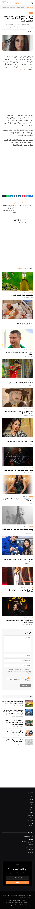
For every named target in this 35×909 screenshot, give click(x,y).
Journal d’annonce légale (21, 903)
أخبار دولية (30, 805)
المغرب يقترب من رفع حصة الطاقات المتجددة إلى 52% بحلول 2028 (12, 702)
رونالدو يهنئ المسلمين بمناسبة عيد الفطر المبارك (19, 353)
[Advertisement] (17, 92)
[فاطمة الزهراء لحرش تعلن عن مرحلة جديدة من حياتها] (17, 545)
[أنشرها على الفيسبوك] (23, 31)
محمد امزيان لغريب (25, 25)
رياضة (31, 813)
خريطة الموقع (29, 855)
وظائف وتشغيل (29, 847)
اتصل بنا (31, 839)
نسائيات (31, 826)
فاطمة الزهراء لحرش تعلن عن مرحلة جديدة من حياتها (18, 560)
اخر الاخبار (30, 852)
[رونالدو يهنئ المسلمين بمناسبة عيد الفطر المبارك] (17, 338)
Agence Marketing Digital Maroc (12, 897)
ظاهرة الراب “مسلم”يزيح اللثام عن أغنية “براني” (18, 470)
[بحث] (11, 3)
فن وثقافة (30, 815)
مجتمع (31, 802)
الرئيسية (23, 7)
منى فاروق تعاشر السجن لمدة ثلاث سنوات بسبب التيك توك (17, 499)
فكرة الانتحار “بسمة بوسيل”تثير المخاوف (20, 441)
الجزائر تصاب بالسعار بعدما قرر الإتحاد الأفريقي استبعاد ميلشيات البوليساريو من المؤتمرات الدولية (9, 208)
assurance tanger (8, 905)
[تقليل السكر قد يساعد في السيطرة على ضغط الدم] (29, 733)
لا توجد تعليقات (19, 27)
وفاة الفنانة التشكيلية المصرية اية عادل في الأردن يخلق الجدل (19, 412)
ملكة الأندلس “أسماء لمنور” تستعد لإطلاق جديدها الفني (19, 621)
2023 (21, 69)
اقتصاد (31, 799)
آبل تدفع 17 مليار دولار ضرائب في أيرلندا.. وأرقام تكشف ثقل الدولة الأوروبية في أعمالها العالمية (13, 712)
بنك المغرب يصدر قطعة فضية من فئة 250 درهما (13, 741)
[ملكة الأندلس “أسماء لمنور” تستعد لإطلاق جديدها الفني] (17, 606)
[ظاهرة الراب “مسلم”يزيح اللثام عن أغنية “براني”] (17, 456)
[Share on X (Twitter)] (16, 31)
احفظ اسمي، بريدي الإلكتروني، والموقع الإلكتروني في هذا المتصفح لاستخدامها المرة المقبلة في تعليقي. (19, 671)
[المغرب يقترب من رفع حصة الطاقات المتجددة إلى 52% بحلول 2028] (29, 703)
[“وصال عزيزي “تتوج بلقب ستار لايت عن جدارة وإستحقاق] (17, 576)
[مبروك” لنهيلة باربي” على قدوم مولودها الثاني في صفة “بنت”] (17, 515)
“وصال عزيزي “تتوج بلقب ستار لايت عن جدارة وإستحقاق (19, 591)
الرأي (32, 823)
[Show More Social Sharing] (3, 31)
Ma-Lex (9, 901)
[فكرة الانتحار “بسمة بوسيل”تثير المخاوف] (17, 427)
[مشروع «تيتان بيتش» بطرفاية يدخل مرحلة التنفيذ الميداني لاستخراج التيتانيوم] (29, 723)
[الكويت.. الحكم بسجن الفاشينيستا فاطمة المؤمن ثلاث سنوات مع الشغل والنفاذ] (17, 43)
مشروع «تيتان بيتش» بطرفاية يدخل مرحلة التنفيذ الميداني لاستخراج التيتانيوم (14, 722)
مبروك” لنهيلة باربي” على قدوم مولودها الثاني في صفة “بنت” (17, 530)
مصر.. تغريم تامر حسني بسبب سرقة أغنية (25, 206)
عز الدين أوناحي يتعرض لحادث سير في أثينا (19, 382)
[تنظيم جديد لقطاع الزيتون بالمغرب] (17, 281)
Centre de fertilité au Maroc (21, 905)
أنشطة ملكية (29, 810)
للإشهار (31, 844)
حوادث (31, 807)
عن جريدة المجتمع (28, 836)
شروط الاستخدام (29, 850)
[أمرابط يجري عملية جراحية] (17, 309)
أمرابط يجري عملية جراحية (25, 323)
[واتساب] (9, 31)
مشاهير (18, 7)
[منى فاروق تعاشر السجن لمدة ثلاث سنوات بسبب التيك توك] (17, 484)
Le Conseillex (9, 903)
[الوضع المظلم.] (8, 3)
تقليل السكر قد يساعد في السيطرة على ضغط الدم (15, 732)
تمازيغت (31, 818)
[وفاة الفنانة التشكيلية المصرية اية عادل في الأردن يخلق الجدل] (17, 397)
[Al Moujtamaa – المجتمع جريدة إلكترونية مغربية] (17, 3)
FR (4, 3)
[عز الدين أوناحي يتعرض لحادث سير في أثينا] (17, 368)
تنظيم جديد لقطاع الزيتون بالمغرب (22, 295)
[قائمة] (32, 3)
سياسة (31, 797)
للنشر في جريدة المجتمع (27, 842)
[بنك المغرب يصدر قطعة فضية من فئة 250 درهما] (29, 742)
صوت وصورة (30, 820)
